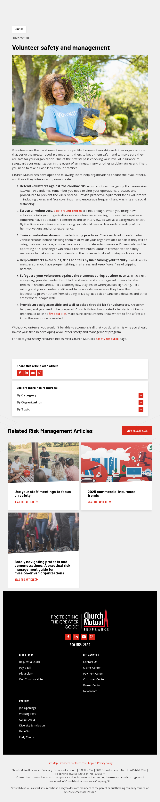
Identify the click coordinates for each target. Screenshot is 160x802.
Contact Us (90, 661)
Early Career (26, 737)
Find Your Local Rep (31, 679)
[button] (80, 395)
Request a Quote (30, 661)
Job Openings (27, 708)
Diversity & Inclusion (32, 725)
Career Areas (27, 719)
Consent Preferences (73, 763)
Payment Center (93, 673)
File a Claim (26, 673)
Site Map (53, 763)
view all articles (137, 430)
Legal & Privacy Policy (100, 763)
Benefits (24, 731)
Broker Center (92, 685)
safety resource (107, 339)
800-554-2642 (80, 644)
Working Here (27, 713)
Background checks (67, 211)
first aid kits (57, 314)
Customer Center (94, 679)
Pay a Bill (25, 667)
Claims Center (92, 667)
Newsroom (90, 691)
